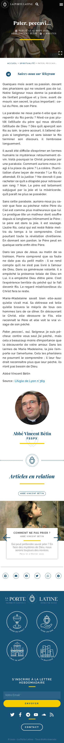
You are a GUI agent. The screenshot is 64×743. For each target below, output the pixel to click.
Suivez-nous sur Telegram (36, 74)
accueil (12, 63)
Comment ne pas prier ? (32, 532)
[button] (61, 4)
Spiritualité (27, 63)
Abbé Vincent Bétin (24, 33)
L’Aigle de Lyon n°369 (30, 381)
